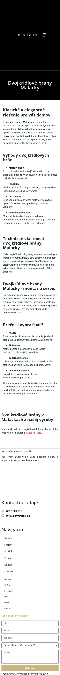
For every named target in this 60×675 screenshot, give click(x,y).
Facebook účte (33, 432)
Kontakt (8, 571)
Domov (8, 538)
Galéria (8, 564)
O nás (7, 558)
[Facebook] (1, 522)
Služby (8, 544)
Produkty (9, 551)
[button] (45, 35)
